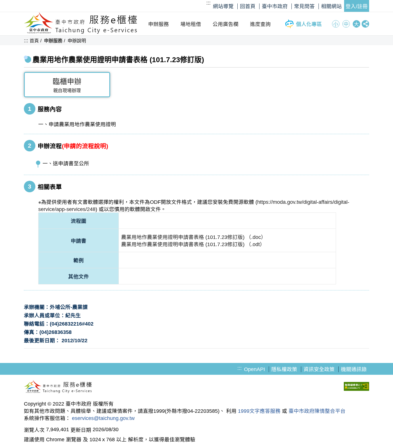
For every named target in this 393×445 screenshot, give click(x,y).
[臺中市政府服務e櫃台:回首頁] (81, 32)
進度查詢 (260, 24)
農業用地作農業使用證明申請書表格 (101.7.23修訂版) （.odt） (193, 244)
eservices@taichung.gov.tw (103, 418)
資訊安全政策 (319, 369)
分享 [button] (365, 24)
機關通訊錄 (354, 369)
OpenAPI (254, 369)
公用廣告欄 (226, 24)
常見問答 (304, 6)
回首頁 (247, 6)
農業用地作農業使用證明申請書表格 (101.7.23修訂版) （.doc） (193, 237)
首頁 (34, 40)
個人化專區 (309, 24)
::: (208, 3)
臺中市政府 (275, 6)
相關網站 (331, 6)
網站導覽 (223, 6)
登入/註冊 (357, 6)
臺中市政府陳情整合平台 (317, 411)
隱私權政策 (284, 369)
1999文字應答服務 (259, 411)
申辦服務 (158, 24)
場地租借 (190, 24)
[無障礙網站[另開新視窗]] (356, 387)
